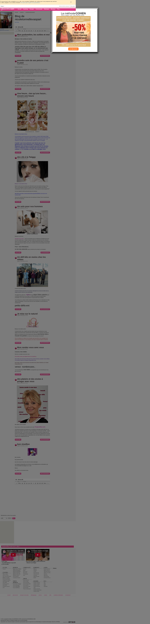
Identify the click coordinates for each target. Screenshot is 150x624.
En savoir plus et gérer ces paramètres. (30, 2)
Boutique (53, 9)
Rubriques (46, 9)
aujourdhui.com (7, 9)
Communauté (39, 9)
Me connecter (66, 6)
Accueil (19, 9)
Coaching (25, 9)
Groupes (32, 9)
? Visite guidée (72, 6)
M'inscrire (61, 6)
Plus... (58, 9)
